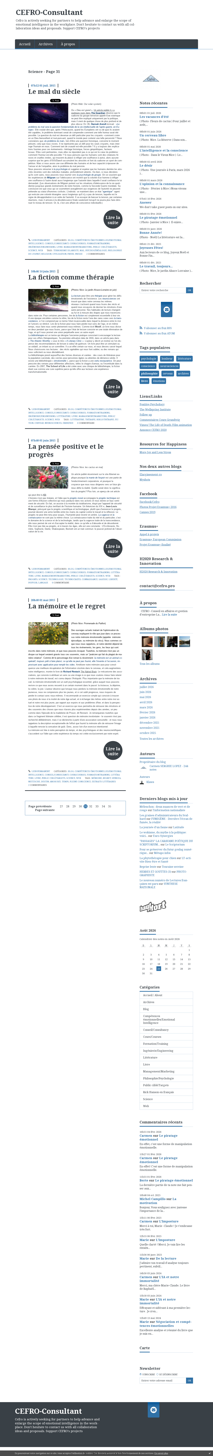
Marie (144, 1240)
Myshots (145, 479)
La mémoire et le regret (67, 606)
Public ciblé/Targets (105, 247)
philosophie (149, 373)
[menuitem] (25, 43)
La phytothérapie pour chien (158, 858)
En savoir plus (161, 1453)
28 (67, 806)
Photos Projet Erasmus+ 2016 (158, 507)
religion (46, 253)
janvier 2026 (147, 717)
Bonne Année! (151, 233)
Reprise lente (148, 866)
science (43, 579)
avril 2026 (146, 702)
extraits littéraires (104, 781)
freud (70, 253)
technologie (56, 579)
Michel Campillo (153, 1199)
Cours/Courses (78, 243)
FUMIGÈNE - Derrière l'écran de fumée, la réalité (166, 820)
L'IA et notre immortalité (159, 1279)
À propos (68, 44)
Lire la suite (113, 220)
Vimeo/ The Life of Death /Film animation (166, 425)
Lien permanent (40, 240)
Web (40, 250)
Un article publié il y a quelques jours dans (92, 111)
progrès (33, 579)
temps (65, 781)
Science (32, 250)
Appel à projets (149, 534)
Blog (71, 240)
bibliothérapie (105, 419)
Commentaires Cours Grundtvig (160, 420)
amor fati (55, 781)
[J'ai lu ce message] (209, 1453)
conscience (148, 366)
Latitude (178, 827)
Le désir (146, 165)
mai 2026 (145, 697)
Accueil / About (152, 995)
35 (109, 806)
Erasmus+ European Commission (160, 539)
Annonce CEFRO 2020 (153, 430)
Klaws (150, 782)
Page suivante (45, 810)
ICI (44, 495)
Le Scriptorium (175, 844)
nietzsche (34, 781)
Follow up (146, 414)
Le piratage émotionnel (158, 217)
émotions (159, 381)
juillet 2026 (147, 687)
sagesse (103, 579)
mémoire (97, 778)
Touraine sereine (173, 866)
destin (45, 781)
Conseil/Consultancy (57, 243)
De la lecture (166, 1258)
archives (183, 373)
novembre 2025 (149, 728)
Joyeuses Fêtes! (151, 248)
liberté (113, 579)
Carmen (146, 1136)
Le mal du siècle (54, 91)
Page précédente (40, 806)
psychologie (148, 358)
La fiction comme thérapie (71, 277)
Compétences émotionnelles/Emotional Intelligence (159, 1019)
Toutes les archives (152, 739)
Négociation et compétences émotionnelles (166, 1324)
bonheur (167, 358)
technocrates (73, 579)
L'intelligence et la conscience (164, 150)
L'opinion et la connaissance (162, 184)
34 (103, 806)
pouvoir (32, 582)
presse (79, 253)
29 (74, 806)
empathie (68, 423)
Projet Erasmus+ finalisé (155, 544)
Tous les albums (150, 664)
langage (43, 582)
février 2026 (147, 712)
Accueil (24, 44)
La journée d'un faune (154, 827)
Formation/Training (98, 243)
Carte (145, 1347)
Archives (46, 44)
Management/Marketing (78, 247)
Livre (60, 247)
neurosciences (53, 423)
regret (107, 778)
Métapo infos (162, 853)
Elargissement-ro (151, 474)
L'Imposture (169, 1221)
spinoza (116, 778)
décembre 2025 (149, 722)
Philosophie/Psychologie (158, 1078)
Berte (144, 1180)
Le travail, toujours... (156, 266)
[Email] (166, 309)
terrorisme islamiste (66, 250)
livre (144, 381)
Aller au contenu (12, 3)
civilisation (59, 253)
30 (80, 806)
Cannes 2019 (147, 512)
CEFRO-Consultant (49, 12)
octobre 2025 (148, 733)
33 (97, 806)
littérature (77, 419)
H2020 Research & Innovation (158, 571)
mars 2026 (146, 707)
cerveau (39, 423)
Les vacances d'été (154, 117)
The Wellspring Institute (155, 409)
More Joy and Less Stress (155, 452)
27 (61, 806)
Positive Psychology (152, 404)
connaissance (90, 579)
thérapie (90, 419)
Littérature (64, 416)
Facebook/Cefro (149, 502)
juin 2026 (145, 692)
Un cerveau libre (153, 135)
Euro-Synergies (163, 836)
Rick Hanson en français (158, 1092)
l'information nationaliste (169, 810)
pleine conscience (80, 781)
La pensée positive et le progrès (66, 450)
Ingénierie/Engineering (42, 247)
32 (90, 806)
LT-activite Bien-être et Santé (166, 859)
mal (82, 250)
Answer (146, 202)
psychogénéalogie (96, 250)
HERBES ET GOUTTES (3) (155, 871)
